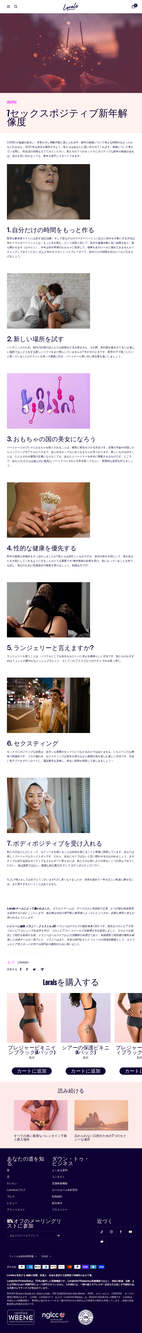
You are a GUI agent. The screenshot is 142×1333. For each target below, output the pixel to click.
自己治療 (46, 238)
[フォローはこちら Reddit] (101, 1241)
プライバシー (60, 1209)
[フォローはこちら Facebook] (121, 1232)
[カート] (133, 6)
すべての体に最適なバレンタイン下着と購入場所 (40, 1138)
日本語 (44, 1256)
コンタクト (58, 1177)
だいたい (12, 1183)
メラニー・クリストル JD (41, 926)
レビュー (12, 1203)
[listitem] (20, 969)
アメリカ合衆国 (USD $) (21, 1256)
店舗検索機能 (60, 1183)
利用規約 (57, 1196)
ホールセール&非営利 (64, 1190)
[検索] (15, 6)
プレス (11, 1196)
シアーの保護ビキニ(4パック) (86, 1050)
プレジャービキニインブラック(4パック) (32, 1050)
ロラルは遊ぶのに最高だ (37, 461)
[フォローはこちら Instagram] (111, 1232)
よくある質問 (60, 1170)
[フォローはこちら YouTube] (130, 1232)
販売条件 (57, 1203)
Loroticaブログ (16, 1190)
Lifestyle (12, 102)
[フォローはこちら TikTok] (101, 1232)
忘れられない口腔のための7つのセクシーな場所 (100, 1138)
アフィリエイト (16, 1209)
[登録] (58, 1235)
